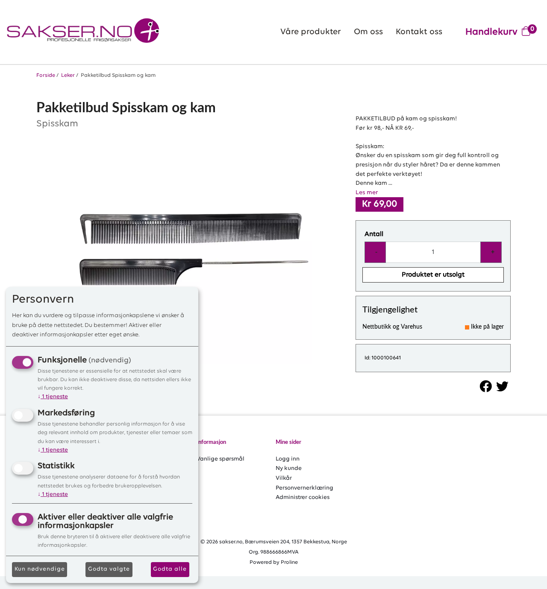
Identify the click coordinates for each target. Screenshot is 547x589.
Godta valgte (109, 569)
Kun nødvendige (40, 569)
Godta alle (170, 569)
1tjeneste (53, 397)
